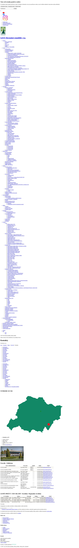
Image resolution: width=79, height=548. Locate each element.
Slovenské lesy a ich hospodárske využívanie (15, 285)
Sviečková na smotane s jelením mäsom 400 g (15, 244)
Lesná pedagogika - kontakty (12, 123)
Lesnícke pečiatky (10, 276)
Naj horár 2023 (10, 147)
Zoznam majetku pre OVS (10, 201)
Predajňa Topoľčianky (11, 93)
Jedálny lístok (7, 384)
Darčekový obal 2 (10, 231)
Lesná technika (10, 215)
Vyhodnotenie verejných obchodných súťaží (15, 204)
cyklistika (9, 59)
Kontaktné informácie (9, 211)
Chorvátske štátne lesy (11, 62)
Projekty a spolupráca (9, 87)
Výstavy (8, 106)
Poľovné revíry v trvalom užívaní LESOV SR (15, 177)
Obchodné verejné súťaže (7, 24)
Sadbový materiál (8, 191)
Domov (4, 40)
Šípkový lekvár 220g (11, 254)
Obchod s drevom (8, 150)
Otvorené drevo (8, 143)
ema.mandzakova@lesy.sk (48, 477)
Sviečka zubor (10, 290)
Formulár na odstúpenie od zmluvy (11, 310)
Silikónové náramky (11, 296)
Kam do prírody (6, 517)
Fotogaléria (9, 129)
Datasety (6, 83)
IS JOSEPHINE (10, 320)
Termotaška (9, 305)
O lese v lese (9, 282)
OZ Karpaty (5, 347)
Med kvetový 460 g (11, 253)
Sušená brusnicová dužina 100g (13, 249)
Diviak (8, 301)
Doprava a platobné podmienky (11, 317)
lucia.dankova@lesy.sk (47, 479)
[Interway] (14, 544)
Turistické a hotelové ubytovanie (11, 192)
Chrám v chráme (10, 286)
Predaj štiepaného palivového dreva (13, 171)
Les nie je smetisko (10, 133)
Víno (6, 223)
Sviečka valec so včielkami (12, 289)
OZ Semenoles (5, 360)
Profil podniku (7, 48)
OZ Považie (5, 350)
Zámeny (6, 200)
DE (5, 333)
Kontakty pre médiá (8, 208)
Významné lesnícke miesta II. (12, 271)
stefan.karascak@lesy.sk (47, 475)
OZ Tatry (4, 352)
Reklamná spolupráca (11, 89)
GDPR (4, 527)
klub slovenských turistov (12, 64)
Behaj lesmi (9, 132)
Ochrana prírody (8, 153)
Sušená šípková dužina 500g (12, 247)
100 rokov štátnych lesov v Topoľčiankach (15, 273)
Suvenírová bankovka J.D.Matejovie (14, 283)
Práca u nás (7, 80)
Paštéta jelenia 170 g (11, 238)
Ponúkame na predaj (11, 108)
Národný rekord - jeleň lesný (12, 183)
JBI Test (8, 217)
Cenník (8, 181)
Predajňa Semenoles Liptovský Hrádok (14, 94)
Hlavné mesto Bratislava (11, 61)
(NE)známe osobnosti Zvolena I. (13, 120)
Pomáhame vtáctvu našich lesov (13, 136)
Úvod (8, 155)
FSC (8, 157)
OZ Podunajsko (6, 348)
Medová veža (9, 260)
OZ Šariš (4, 357)
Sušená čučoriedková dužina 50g (13, 252)
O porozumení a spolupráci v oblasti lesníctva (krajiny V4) (18, 68)
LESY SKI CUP (10, 134)
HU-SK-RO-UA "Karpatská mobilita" (12, 386)
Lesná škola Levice (8, 130)
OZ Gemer (5, 355)
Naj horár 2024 (10, 148)
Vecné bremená (8, 197)
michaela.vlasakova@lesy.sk (48, 488)
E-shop (4, 222)
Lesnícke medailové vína (11, 96)
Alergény (7, 314)
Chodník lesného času (11, 127)
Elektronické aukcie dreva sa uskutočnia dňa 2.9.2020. (13, 325)
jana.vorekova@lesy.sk (47, 483)
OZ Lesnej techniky (6, 359)
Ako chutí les (9, 279)
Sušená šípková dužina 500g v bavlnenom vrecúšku (16, 246)
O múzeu (9, 104)
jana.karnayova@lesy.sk (50, 502)
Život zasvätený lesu (11, 275)
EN (5, 332)
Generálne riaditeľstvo (9, 50)
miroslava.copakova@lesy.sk (48, 485)
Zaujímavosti (9, 187)
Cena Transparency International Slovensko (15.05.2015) (17, 56)
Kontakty (4, 210)
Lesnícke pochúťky (8, 91)
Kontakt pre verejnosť (11, 212)
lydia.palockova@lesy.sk (47, 474)
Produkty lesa (7, 245)
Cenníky (6, 383)
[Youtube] (3, 12)
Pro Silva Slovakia (10, 70)
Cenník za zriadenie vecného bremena (14, 198)
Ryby (8, 304)
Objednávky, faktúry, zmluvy (10, 322)
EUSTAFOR (9, 90)
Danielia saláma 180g (11, 237)
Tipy (6, 43)
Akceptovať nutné (11, 6)
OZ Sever (4, 351)
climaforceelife (5, 327)
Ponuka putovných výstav (12, 110)
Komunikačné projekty (9, 131)
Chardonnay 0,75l (10, 226)
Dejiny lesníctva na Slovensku (12, 272)
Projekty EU (9, 88)
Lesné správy (7, 218)
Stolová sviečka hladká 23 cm (12, 291)
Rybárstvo (7, 188)
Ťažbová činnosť (8, 163)
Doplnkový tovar (8, 288)
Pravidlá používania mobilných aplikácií (10, 324)
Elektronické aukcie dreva (12, 167)
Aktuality (7, 206)
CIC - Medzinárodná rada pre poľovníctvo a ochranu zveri (18, 184)
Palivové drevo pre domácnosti (13, 169)
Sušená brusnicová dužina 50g (13, 250)
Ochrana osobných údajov (12, 119)
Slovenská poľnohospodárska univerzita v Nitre (16, 71)
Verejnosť (4, 86)
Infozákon (7, 221)
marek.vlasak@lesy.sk (47, 482)
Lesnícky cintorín (10, 128)
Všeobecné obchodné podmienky (11, 307)
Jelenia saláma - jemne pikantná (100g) (14, 234)
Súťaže (8, 109)
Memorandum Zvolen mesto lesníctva (14, 117)
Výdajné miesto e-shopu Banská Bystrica (14, 92)
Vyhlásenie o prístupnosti (9, 85)
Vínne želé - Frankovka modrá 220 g (14, 266)
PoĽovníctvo (5, 529)
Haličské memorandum (11, 60)
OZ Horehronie (5, 353)
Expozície (9, 107)
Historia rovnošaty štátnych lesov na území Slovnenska (17, 280)
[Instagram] (5, 20)
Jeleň (8, 299)
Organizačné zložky (8, 51)
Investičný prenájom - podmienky (11, 199)
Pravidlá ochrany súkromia (10, 81)
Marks (6, 45)
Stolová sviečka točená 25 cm (12, 293)
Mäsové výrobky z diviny (12, 99)
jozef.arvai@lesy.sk (46, 487)
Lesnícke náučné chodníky (10, 141)
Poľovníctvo (7, 174)
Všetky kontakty (3, 542)
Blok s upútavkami (8, 41)
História (6, 79)
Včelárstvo (7, 193)
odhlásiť (19, 513)
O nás (4, 47)
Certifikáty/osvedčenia (11, 159)
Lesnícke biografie (10, 277)
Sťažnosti (7, 84)
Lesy (1, 345)
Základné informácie (11, 126)
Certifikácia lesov (8, 154)
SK (3, 331)
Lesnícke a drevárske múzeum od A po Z (14, 274)
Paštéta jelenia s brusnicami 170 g (13, 239)
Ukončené (9, 203)
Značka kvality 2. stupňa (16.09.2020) (14, 53)
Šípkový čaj (9, 259)
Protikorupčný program (9, 82)
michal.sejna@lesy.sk (47, 467)
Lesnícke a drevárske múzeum (10, 103)
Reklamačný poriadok (9, 308)
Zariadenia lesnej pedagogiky (12, 124)
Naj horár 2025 (10, 149)
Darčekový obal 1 (10, 230)
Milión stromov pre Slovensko (12, 66)
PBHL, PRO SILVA (9, 164)
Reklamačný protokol (9, 309)
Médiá (4, 205)
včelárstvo (9, 75)
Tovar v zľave (7, 306)
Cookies (6, 311)
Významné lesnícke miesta (10, 140)
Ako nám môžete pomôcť (12, 115)
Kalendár (6, 42)
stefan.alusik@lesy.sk (49, 500)
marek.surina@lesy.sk (50, 499)
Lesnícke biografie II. (11, 278)
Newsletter (7, 44)
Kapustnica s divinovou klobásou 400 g (14, 242)
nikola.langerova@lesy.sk (47, 473)
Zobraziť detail (18, 6)
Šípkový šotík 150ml (11, 256)
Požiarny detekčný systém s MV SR (14, 69)
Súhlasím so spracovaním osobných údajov (10, 509)
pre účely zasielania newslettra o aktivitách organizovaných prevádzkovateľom (24, 509)
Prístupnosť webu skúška (9, 46)
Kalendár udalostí (10, 139)
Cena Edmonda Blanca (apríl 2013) (13, 57)
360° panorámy (10, 111)
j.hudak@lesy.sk (49, 497)
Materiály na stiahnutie (9, 161)
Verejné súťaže (10, 186)
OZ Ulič (12, 345)
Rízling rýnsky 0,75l (11, 224)
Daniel (8, 303)
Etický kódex (7, 78)
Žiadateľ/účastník (10, 158)
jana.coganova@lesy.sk (47, 469)
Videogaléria (9, 112)
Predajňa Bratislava (10, 95)
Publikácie (9, 101)
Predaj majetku (8, 196)
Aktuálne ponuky (10, 175)
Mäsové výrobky (8, 233)
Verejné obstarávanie (6, 23)
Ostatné (8, 102)
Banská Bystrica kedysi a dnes (13, 284)
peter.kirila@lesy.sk (49, 498)
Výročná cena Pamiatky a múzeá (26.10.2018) (15, 54)
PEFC (8, 156)
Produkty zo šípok (10, 100)
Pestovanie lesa (8, 162)
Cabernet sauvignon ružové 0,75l (13, 229)
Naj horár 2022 (10, 145)
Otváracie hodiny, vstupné (12, 105)
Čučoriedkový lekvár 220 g (12, 262)
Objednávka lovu (10, 180)
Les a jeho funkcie (8, 152)
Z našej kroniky (10, 113)
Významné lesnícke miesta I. (12, 270)
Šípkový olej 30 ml (10, 261)
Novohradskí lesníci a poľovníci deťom (14, 67)
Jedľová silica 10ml (11, 258)
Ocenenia (7, 52)
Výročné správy (8, 76)
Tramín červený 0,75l (11, 232)
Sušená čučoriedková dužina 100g (13, 251)
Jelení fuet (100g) (10, 236)
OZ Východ (5, 356)
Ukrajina (9, 74)
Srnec (8, 300)
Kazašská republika (11, 63)
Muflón (8, 302)
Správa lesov (5, 151)
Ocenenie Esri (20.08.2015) (12, 55)
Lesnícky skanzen (8, 125)
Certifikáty (7, 313)
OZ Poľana (5, 354)
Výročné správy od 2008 (11, 116)
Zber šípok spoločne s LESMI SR (13, 138)
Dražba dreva (7, 379)
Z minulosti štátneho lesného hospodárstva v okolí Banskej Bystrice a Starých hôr (22, 287)
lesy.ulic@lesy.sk (8, 444)
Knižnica (9, 114)
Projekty (6, 385)
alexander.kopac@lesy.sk (47, 472)
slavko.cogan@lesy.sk (47, 471)
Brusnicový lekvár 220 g (11, 263)
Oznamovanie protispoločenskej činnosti (12, 77)
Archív (8, 321)
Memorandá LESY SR (9, 58)
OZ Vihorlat (5, 358)
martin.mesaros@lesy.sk (47, 478)
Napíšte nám (5, 21)
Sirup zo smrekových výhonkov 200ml (14, 255)
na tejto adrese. (49, 511)
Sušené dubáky (10, 265)
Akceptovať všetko (4, 6)
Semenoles (9, 214)
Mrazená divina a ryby (9, 298)
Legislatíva (9, 176)
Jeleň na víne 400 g (10, 241)
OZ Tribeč (5, 349)
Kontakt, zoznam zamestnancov (13, 118)
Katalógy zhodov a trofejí (12, 178)
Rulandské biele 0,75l (11, 225)
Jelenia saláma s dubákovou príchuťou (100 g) (15, 235)
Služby (4, 165)
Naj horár (7, 144)
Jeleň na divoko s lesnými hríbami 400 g (14, 240)
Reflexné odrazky (10, 295)
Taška (8, 297)
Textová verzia (5, 25)
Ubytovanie (5, 520)
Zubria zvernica (8, 142)
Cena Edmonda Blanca (11, 182)
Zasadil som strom (10, 137)
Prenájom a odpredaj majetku (8, 323)
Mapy (9, 345)
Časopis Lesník (8, 209)
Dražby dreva (9, 168)
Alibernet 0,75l (10, 227)
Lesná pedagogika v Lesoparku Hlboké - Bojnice (16, 65)
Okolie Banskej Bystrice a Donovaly (14, 281)
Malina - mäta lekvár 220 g (12, 264)
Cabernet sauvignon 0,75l (12, 228)
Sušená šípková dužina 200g (12, 248)
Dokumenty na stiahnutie (12, 160)
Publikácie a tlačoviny (9, 269)
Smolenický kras (10, 72)
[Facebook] (4, 14)
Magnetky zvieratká (11, 294)
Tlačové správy (8, 207)
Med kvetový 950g (10, 257)
